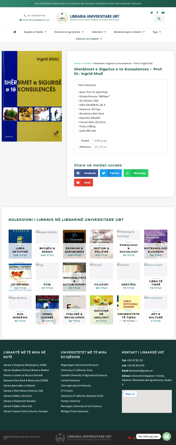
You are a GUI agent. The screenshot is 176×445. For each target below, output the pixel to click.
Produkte (86, 63)
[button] (159, 19)
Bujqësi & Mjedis (33, 31)
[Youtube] (163, 12)
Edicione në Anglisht (87, 38)
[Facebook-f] (157, 12)
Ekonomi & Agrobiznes (67, 31)
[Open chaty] (166, 436)
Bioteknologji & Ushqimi (127, 31)
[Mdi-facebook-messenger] (151, 12)
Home (77, 63)
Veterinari (97, 31)
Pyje (155, 31)
